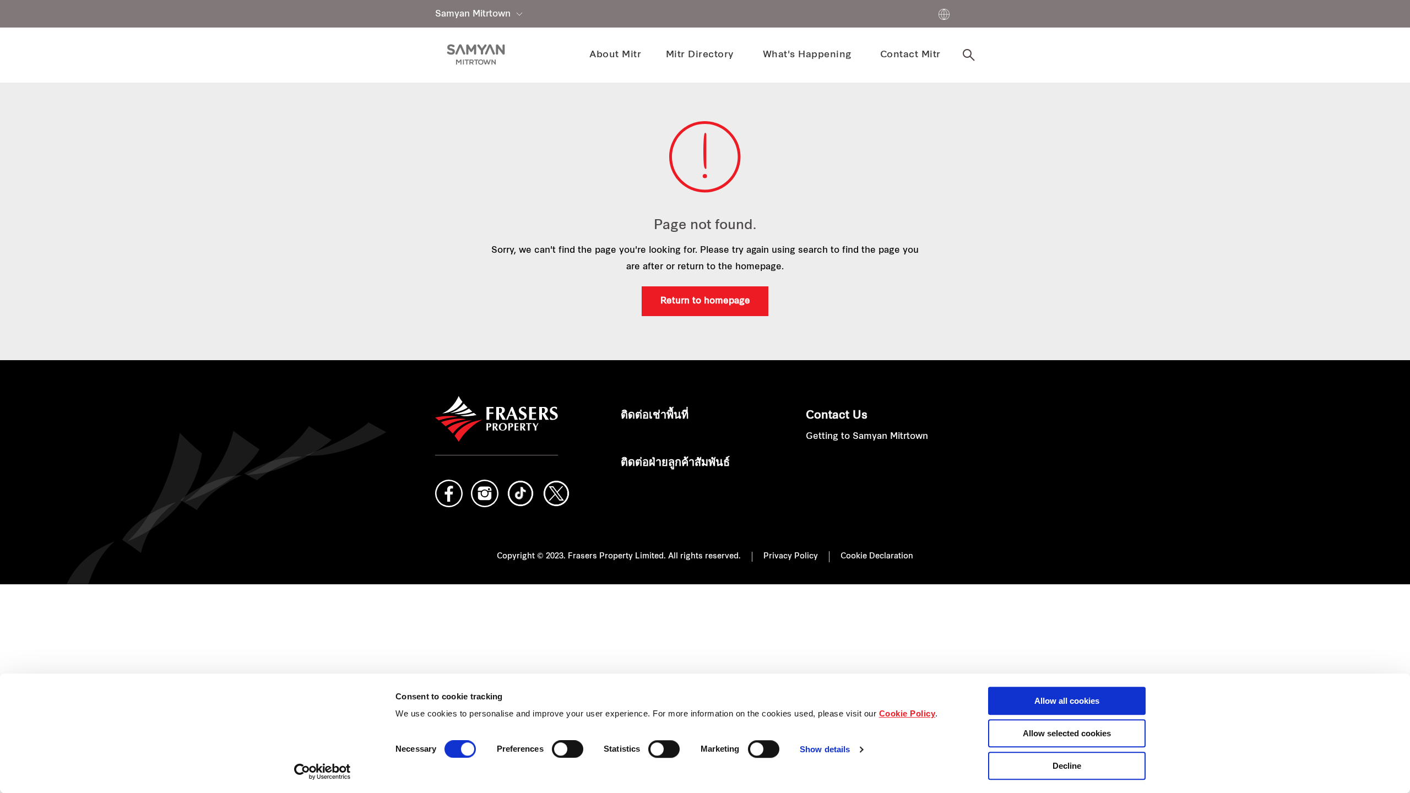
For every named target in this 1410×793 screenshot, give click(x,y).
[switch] (567, 749)
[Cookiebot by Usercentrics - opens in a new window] (322, 771)
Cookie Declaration (876, 556)
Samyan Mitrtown (473, 14)
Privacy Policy (790, 556)
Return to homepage (705, 301)
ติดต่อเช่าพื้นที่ (654, 415)
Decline (1067, 765)
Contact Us (836, 415)
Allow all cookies (1066, 700)
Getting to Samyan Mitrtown (867, 436)
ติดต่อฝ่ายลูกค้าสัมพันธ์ (675, 463)
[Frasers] (476, 54)
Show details (825, 749)
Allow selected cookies (1067, 733)
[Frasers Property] (496, 419)
